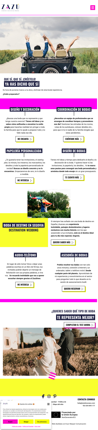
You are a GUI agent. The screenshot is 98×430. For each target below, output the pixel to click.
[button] (48, 404)
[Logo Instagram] (49, 396)
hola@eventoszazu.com (86, 403)
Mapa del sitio (58, 404)
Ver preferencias (42, 422)
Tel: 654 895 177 (89, 406)
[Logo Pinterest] (55, 396)
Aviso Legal (37, 426)
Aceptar (10, 422)
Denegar (26, 422)
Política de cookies (17, 426)
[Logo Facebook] (43, 396)
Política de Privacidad (27, 426)
